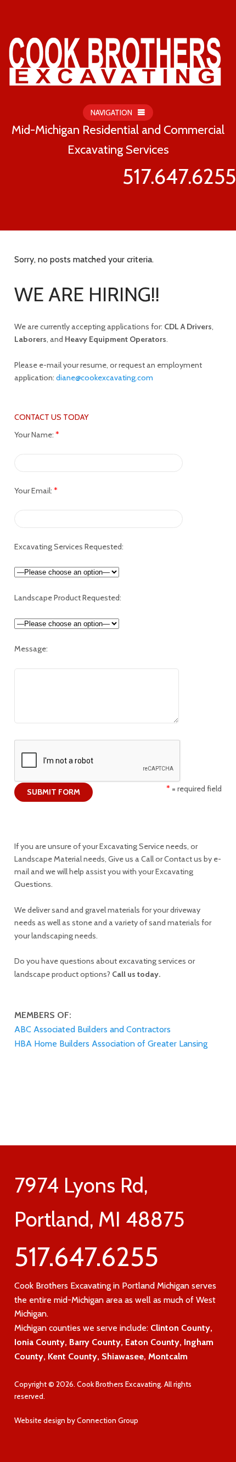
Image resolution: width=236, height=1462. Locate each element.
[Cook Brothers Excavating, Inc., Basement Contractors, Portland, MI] (69, 1098)
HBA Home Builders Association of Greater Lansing (110, 1043)
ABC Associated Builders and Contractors (92, 1029)
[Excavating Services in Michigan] (115, 52)
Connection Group (107, 1420)
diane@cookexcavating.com (104, 378)
